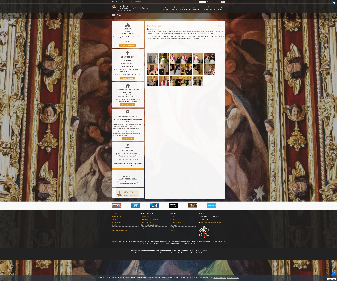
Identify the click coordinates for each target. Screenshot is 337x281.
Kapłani (114, 219)
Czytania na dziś (175, 217)
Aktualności (173, 219)
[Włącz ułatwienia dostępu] (334, 3)
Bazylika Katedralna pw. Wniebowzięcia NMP (131, 8)
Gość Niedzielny (175, 228)
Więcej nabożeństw (127, 45)
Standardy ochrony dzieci (120, 231)
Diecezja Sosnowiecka (177, 222)
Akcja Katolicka (145, 217)
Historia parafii (116, 217)
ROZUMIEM (331, 279)
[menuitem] (165, 8)
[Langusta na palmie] (116, 205)
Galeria (120, 15)
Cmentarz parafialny (118, 228)
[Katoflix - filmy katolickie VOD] (135, 205)
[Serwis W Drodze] (211, 205)
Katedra (183, 9)
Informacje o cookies (233, 277)
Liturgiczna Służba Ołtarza (149, 225)
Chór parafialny (146, 222)
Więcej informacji (127, 78)
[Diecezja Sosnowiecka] (127, 193)
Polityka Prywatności (220, 277)
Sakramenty (193, 9)
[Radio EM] (192, 205)
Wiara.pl (172, 231)
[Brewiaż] (154, 205)
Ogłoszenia (165, 9)
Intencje (174, 9)
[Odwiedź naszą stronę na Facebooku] (334, 273)
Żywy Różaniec (145, 228)
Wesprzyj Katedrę (117, 222)
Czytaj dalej (127, 138)
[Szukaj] (223, 2)
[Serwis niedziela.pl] (173, 205)
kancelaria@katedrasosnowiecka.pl (122, 2)
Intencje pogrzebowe (208, 9)
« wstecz (221, 25)
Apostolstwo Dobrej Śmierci (150, 219)
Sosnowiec (173, 225)
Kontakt (221, 9)
